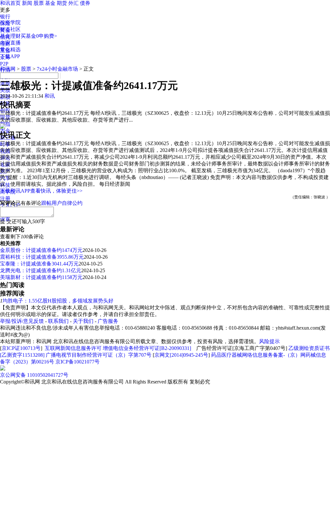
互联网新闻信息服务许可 (73, 348)
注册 (5, 198)
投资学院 (10, 22)
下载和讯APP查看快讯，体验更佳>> (41, 191)
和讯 (49, 96)
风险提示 (269, 341)
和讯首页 (10, 3)
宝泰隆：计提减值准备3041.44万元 (39, 263)
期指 (5, 124)
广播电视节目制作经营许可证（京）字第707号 (98, 355)
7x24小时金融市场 (57, 69)
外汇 (73, 3)
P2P (4, 63)
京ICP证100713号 (21, 348)
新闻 (27, 3)
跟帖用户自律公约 (61, 203)
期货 (62, 3)
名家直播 (10, 42)
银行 (5, 16)
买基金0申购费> (39, 36)
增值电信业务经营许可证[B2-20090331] (147, 348)
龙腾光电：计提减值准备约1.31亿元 (40, 270)
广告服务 (108, 321)
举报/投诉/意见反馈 (22, 321)
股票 (39, 3)
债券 (85, 3)
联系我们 (58, 321)
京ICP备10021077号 (77, 361)
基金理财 (10, 36)
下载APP (10, 56)
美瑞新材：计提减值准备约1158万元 (41, 277)
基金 (50, 3)
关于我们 (83, 321)
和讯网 (7, 69)
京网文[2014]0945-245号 (181, 355)
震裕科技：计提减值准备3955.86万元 (42, 257)
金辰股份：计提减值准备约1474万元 (41, 250)
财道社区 (10, 29)
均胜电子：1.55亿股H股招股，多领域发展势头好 (58, 300)
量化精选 (10, 49)
